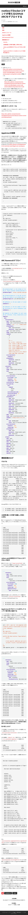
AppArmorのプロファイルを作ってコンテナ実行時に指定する (14, 51)
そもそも (5, 42)
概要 (3, 27)
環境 (3, 30)
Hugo (14, 912)
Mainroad (19, 912)
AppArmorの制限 (6, 35)
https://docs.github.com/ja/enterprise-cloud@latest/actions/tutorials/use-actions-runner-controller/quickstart (13, 115)
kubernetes (8, 893)
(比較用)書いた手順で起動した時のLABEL (12, 44)
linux (14, 893)
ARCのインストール (6, 32)
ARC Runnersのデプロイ (8, 37)
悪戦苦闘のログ (5, 39)
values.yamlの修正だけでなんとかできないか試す (14, 47)
